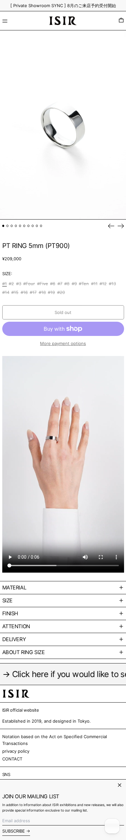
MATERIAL (14, 587)
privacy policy (15, 751)
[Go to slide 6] (24, 226)
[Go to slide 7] (28, 226)
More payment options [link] (63, 343)
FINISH (10, 613)
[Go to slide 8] (33, 226)
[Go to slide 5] (20, 226)
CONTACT (12, 758)
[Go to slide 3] (12, 226)
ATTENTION (16, 626)
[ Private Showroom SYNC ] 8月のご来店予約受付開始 (63, 5)
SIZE (7, 600)
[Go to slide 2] (7, 226)
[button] (121, 20)
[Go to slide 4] (16, 226)
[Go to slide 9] (37, 226)
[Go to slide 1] (3, 226)
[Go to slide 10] (41, 226)
